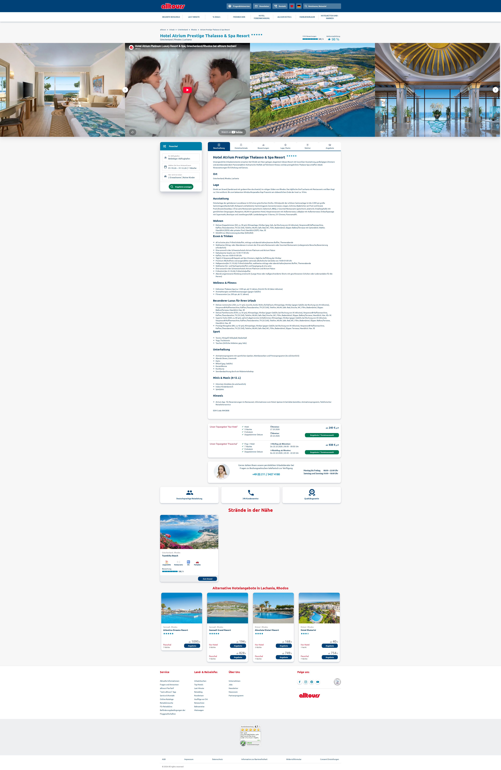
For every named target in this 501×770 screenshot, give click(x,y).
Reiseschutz (199, 703)
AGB (164, 759)
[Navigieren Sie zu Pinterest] (311, 682)
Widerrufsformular (293, 759)
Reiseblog (198, 692)
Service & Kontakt (167, 695)
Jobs (230, 684)
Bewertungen (263, 148)
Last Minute (199, 688)
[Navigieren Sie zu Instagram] (305, 682)
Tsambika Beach (170, 555)
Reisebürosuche (166, 703)
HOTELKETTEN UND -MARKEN (330, 16)
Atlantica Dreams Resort (175, 630)
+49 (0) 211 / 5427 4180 (266, 474)
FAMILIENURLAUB (307, 17)
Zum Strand (207, 579)
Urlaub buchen (200, 681)
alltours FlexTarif (167, 688)
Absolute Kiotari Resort (267, 630)
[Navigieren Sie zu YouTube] (317, 682)
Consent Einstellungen (329, 759)
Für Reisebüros (166, 706)
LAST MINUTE (194, 17)
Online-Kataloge (167, 699)
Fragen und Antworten (169, 684)
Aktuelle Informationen (169, 681)
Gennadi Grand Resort (220, 630)
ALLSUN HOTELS (284, 17)
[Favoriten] (292, 6)
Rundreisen (199, 695)
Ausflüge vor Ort (201, 699)
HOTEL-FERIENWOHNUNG (262, 16)
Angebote (330, 148)
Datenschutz (217, 759)
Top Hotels (198, 684)
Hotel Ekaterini (308, 630)
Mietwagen (199, 710)
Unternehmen (234, 681)
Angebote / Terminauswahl (322, 435)
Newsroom (233, 692)
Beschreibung (219, 148)
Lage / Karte (285, 148)
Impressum (188, 759)
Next (495, 90)
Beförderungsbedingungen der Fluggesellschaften (172, 712)
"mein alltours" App (168, 692)
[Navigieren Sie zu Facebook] (299, 682)
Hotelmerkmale (241, 148)
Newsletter (233, 688)
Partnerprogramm (236, 695)
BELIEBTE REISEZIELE (171, 17)
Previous (125, 90)
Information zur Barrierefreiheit (254, 759)
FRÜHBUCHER (239, 17)
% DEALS (216, 17)
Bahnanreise (199, 706)
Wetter (308, 148)
